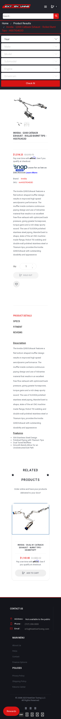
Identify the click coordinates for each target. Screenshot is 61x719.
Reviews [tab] (17, 332)
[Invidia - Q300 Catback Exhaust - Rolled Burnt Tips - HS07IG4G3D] (19, 124)
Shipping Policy (19, 681)
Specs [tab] (16, 321)
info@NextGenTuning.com (37, 629)
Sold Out (27, 275)
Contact (15, 656)
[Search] (56, 16)
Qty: (15, 266)
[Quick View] (15, 518)
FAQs (14, 651)
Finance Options (19, 662)
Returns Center (18, 687)
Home (5, 23)
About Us (16, 645)
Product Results (22, 23)
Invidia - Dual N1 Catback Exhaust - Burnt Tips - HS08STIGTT (30, 547)
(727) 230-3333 (32, 624)
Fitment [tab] (17, 327)
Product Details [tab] (22, 315)
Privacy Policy (18, 676)
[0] (52, 7)
